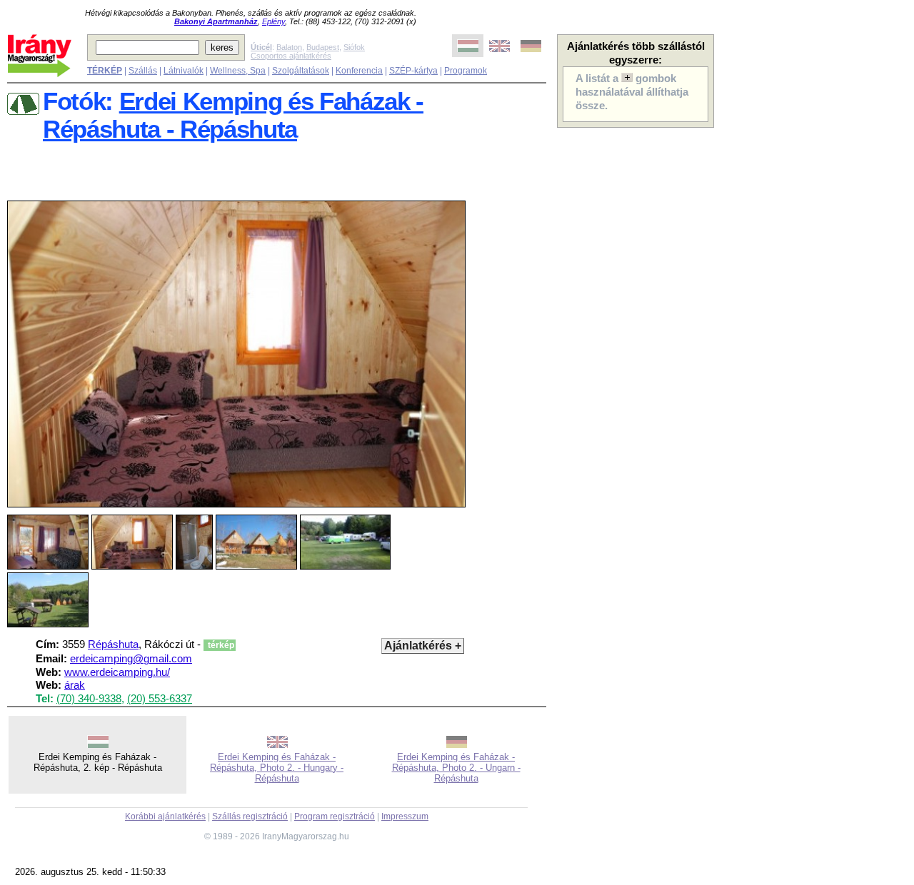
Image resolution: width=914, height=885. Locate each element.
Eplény (273, 21)
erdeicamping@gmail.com (131, 658)
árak (74, 685)
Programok (465, 71)
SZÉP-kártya (413, 71)
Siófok (354, 47)
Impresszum (404, 816)
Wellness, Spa (238, 71)
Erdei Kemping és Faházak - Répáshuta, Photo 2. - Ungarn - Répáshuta (456, 768)
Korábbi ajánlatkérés (165, 816)
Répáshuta (113, 644)
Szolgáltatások (300, 71)
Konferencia (359, 71)
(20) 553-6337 (159, 698)
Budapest (322, 47)
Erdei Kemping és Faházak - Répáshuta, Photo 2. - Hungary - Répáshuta (276, 768)
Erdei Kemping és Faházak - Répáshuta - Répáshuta (233, 115)
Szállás (143, 71)
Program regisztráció (334, 816)
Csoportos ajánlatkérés (291, 55)
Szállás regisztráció (250, 816)
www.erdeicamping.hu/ (117, 672)
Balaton (289, 47)
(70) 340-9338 (88, 698)
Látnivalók (184, 71)
